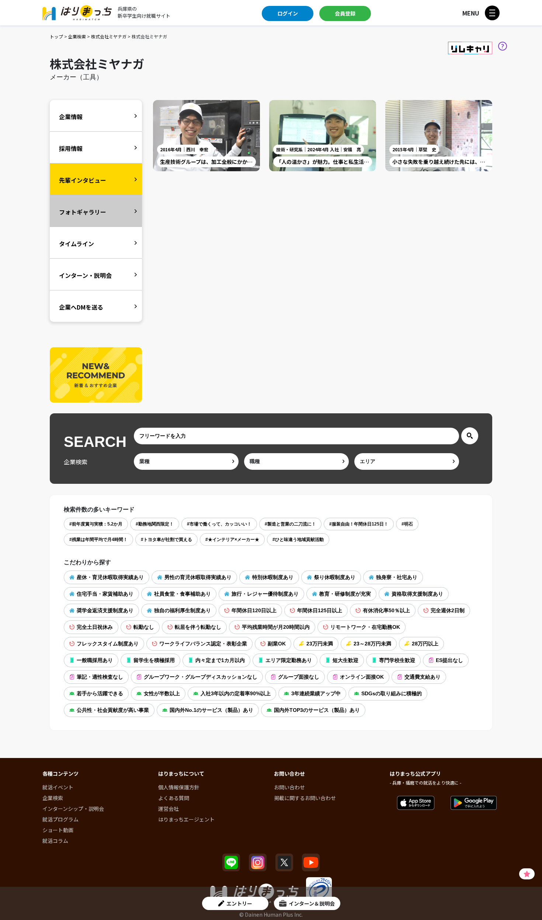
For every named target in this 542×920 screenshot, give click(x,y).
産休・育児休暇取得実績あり (110, 577)
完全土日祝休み (95, 627)
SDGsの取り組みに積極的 (391, 693)
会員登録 (345, 13)
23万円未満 (319, 644)
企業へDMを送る (81, 307)
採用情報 (71, 148)
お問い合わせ (289, 787)
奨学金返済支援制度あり (105, 610)
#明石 (407, 524)
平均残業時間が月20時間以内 (276, 627)
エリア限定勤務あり (288, 660)
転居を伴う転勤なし (198, 627)
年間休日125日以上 (319, 610)
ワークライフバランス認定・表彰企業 (203, 644)
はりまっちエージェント (186, 819)
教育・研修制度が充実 (345, 594)
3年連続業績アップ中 (316, 693)
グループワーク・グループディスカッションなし (200, 677)
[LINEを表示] (231, 862)
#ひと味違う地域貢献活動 (298, 539)
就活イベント (57, 787)
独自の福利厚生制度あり (182, 610)
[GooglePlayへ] (474, 803)
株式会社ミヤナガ (108, 36)
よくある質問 (173, 798)
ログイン (287, 13)
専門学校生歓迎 (397, 660)
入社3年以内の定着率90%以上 (236, 693)
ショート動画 (57, 830)
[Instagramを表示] (258, 862)
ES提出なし (449, 660)
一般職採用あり (95, 660)
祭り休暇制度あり (334, 577)
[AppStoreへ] (416, 803)
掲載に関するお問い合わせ (305, 798)
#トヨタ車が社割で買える (166, 539)
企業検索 (77, 36)
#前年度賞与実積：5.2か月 (95, 524)
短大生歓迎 (345, 660)
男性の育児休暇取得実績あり (198, 577)
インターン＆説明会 (312, 903)
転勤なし (143, 627)
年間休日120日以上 (254, 610)
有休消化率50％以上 (386, 610)
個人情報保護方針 (178, 787)
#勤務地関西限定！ (155, 524)
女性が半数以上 (162, 693)
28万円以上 (425, 644)
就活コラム (55, 840)
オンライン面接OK (362, 677)
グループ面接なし (298, 677)
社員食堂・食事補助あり (182, 594)
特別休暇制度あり (272, 577)
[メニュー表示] (492, 13)
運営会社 (168, 808)
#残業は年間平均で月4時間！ (98, 539)
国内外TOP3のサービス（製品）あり (317, 710)
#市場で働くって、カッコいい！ (219, 524)
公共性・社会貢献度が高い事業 (113, 710)
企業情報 (71, 116)
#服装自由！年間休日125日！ (358, 524)
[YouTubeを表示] (311, 862)
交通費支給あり (422, 677)
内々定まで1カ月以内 (220, 660)
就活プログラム (60, 819)
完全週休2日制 (448, 610)
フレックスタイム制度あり (108, 644)
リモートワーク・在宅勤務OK (365, 627)
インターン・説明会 (85, 275)
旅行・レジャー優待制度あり (265, 594)
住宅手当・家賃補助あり (105, 594)
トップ (56, 36)
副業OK (277, 644)
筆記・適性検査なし (100, 677)
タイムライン (76, 243)
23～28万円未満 (372, 644)
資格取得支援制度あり (417, 594)
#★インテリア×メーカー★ (232, 539)
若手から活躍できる (100, 693)
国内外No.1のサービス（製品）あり (211, 710)
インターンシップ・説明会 (73, 808)
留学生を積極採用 (154, 660)
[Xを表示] (284, 862)
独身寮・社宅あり (396, 577)
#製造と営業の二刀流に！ (290, 524)
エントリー (239, 903)
